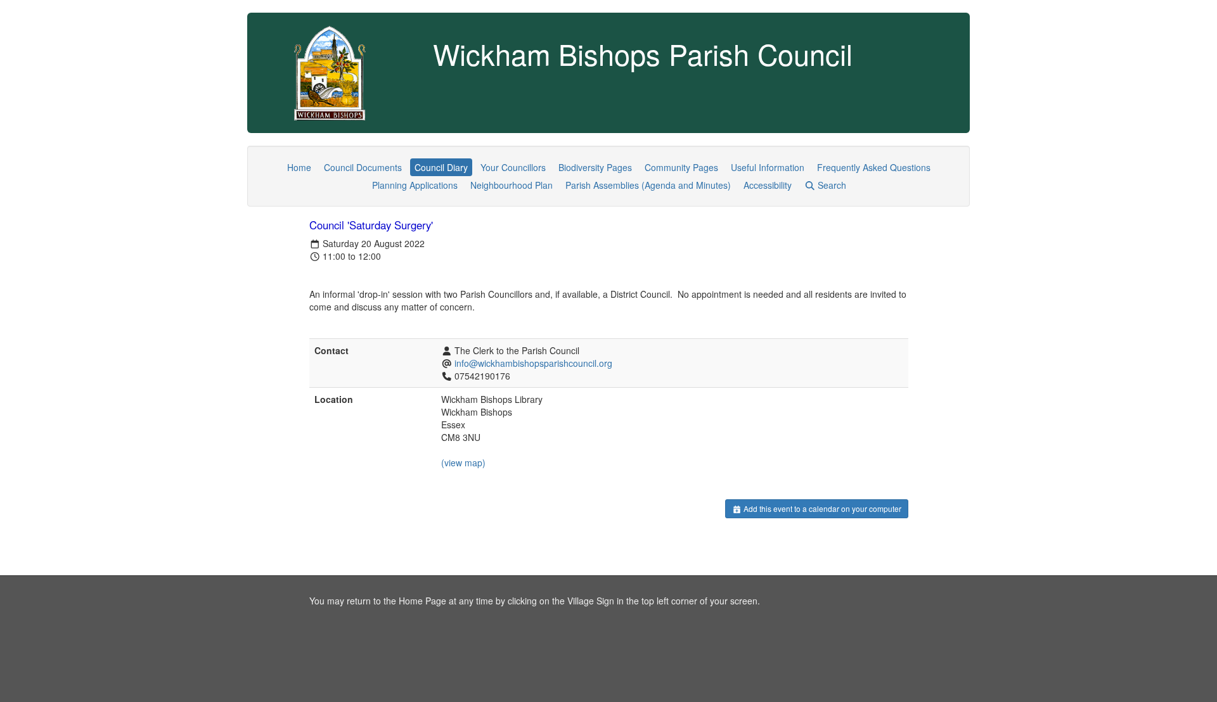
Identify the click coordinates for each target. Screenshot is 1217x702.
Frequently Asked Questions (873, 167)
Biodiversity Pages (595, 167)
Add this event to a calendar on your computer (821, 508)
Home (299, 167)
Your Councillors (513, 167)
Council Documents (363, 167)
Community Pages (681, 167)
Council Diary (441, 167)
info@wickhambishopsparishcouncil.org (533, 363)
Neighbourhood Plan (511, 185)
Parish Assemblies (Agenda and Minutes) (648, 185)
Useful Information (767, 167)
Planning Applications (415, 185)
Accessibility (768, 185)
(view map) (463, 462)
